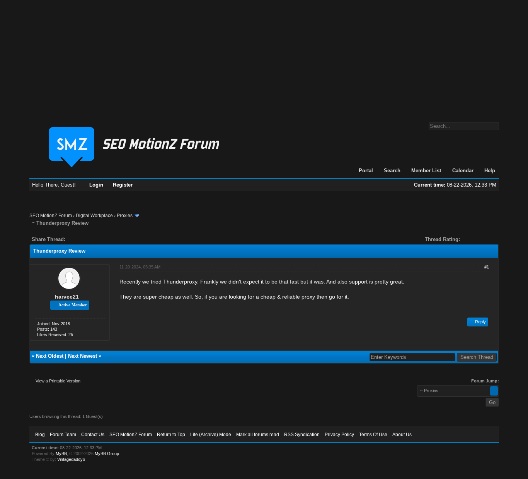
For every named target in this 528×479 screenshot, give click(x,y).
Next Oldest (49, 356)
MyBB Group (107, 453)
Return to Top (171, 434)
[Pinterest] (102, 239)
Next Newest (82, 356)
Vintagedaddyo (71, 459)
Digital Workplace (94, 215)
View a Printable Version (58, 381)
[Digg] (83, 239)
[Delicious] (89, 239)
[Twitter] (78, 239)
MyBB (61, 453)
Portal (366, 170)
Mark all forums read (257, 434)
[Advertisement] (264, 57)
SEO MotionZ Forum (50, 215)
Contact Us (92, 434)
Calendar (462, 170)
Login (96, 185)
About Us (402, 434)
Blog (40, 434)
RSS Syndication (302, 434)
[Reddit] (94, 239)
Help (489, 170)
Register (123, 185)
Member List (426, 170)
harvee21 (67, 297)
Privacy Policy (339, 434)
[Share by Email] (107, 239)
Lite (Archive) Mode (210, 434)
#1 (486, 267)
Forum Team (63, 434)
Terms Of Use (373, 434)
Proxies (125, 215)
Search (392, 170)
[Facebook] (73, 239)
